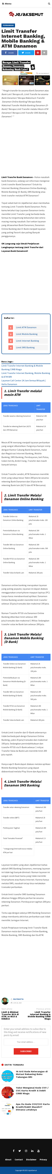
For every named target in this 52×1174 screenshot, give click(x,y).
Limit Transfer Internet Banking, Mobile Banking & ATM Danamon (23, 38)
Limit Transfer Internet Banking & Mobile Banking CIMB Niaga (39, 1015)
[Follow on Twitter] (20, 1151)
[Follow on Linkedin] (32, 1151)
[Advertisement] (26, 152)
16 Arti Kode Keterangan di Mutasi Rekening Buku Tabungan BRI (32, 1074)
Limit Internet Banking (27, 340)
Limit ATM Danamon (26, 327)
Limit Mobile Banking (27, 334)
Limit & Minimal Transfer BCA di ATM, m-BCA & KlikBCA (10, 1015)
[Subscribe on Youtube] (38, 1151)
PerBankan (8, 25)
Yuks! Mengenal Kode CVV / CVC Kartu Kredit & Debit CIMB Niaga (32, 1090)
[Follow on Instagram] (26, 1151)
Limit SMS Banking (25, 347)
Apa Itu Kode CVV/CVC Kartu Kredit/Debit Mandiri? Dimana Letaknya (33, 1107)
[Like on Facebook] (13, 1151)
